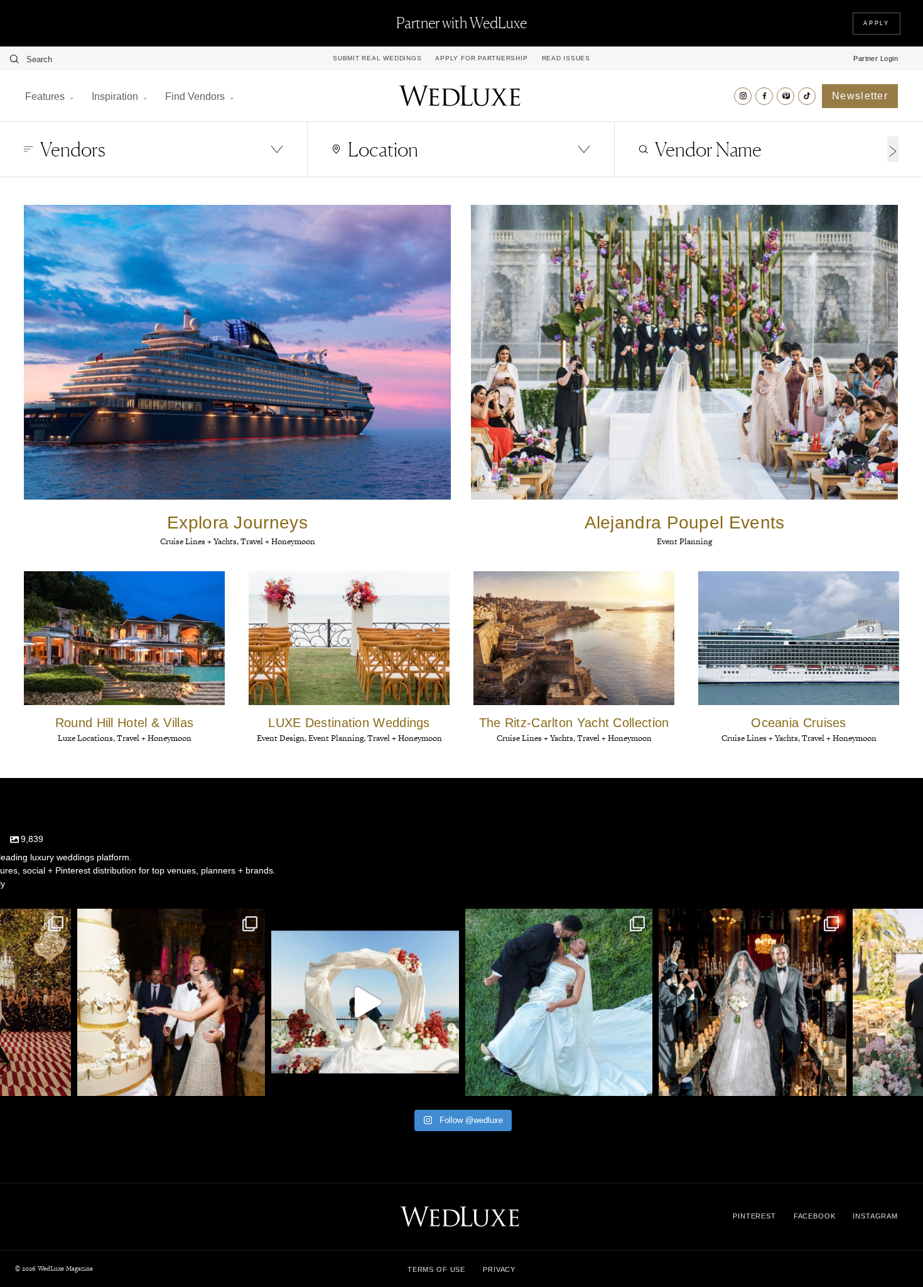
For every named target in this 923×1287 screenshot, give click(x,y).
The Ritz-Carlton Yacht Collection (574, 723)
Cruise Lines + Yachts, (200, 541)
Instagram (875, 1216)
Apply (876, 23)
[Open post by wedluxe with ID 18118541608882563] (752, 1003)
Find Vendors (195, 96)
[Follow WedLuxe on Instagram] (743, 96)
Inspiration (115, 96)
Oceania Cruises (798, 723)
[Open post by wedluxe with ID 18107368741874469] (365, 1003)
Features (45, 96)
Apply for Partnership (481, 58)
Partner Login (875, 58)
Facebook (815, 1216)
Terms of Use (436, 1269)
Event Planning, (337, 738)
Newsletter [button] (860, 95)
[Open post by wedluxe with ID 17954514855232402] (559, 1003)
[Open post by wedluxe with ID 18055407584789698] (171, 1003)
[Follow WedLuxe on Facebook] (764, 96)
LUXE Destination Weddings (349, 723)
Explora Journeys (237, 522)
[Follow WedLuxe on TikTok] (807, 96)
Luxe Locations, (87, 738)
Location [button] (383, 149)
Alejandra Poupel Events (685, 522)
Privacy (499, 1269)
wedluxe (169, 920)
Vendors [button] (72, 149)
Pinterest (754, 1216)
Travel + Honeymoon (277, 541)
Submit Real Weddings (377, 58)
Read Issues (566, 58)
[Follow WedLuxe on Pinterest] (785, 96)
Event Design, (282, 738)
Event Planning (684, 541)
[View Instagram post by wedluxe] (58, 1080)
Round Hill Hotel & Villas (124, 723)
